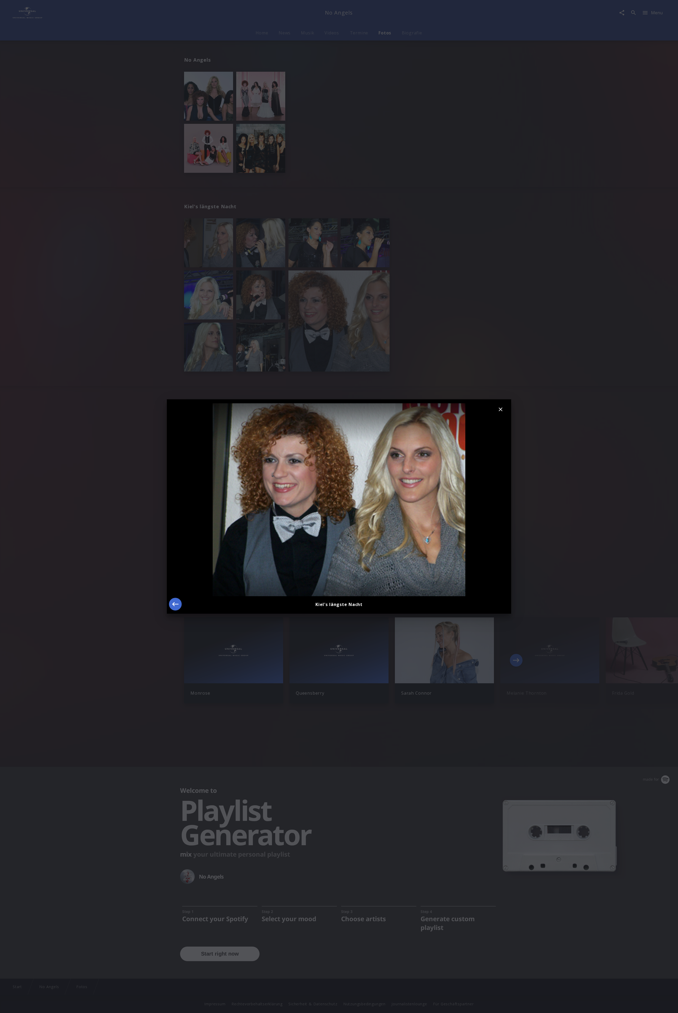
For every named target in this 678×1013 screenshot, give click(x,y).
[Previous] (175, 604)
